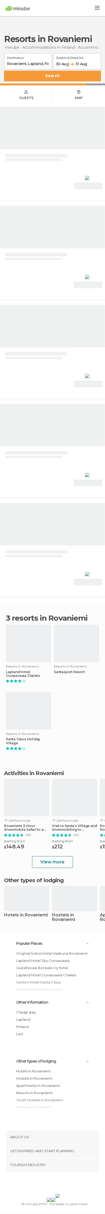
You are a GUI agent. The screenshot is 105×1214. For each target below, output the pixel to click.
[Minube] (17, 8)
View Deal (88, 186)
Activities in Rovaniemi (34, 773)
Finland (22, 1027)
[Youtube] (65, 1184)
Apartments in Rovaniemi (38, 1085)
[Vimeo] (58, 1184)
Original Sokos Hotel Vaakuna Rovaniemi (52, 953)
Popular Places (29, 943)
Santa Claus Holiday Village (23, 741)
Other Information (32, 1002)
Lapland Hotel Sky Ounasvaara (42, 960)
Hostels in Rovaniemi (63, 917)
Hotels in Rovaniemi (26, 915)
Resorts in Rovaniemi (34, 1093)
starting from (14, 841)
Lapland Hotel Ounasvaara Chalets (23, 674)
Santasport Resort (69, 672)
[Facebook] (44, 1184)
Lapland (23, 1019)
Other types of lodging (36, 1061)
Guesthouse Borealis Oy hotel (42, 968)
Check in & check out (69, 57)
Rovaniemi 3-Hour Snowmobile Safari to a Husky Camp (24, 828)
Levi (19, 1034)
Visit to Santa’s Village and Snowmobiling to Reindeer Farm (74, 828)
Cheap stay (26, 1012)
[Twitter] (51, 1184)
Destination (15, 57)
